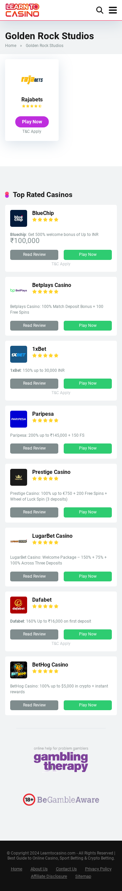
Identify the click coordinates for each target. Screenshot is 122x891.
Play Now (32, 121)
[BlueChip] (18, 225)
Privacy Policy (98, 868)
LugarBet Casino (52, 536)
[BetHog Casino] (18, 676)
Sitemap (83, 876)
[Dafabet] (18, 611)
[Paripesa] (18, 426)
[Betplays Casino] (18, 297)
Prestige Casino (51, 472)
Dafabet (42, 600)
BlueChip (43, 213)
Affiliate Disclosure (49, 876)
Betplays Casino (51, 285)
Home (10, 45)
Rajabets (32, 99)
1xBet (39, 349)
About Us (39, 868)
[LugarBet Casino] (18, 548)
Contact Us (66, 868)
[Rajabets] (31, 91)
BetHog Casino (50, 664)
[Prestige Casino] (18, 484)
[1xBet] (18, 361)
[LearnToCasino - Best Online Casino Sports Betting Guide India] (22, 9)
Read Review (34, 254)
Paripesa (43, 414)
